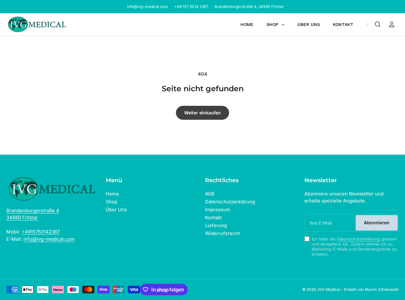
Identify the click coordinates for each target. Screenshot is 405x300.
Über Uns (116, 210)
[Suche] (378, 24)
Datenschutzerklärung (230, 202)
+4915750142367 (41, 232)
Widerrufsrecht (222, 233)
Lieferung (216, 225)
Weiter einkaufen (202, 112)
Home (112, 194)
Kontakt (213, 217)
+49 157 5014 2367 (191, 6)
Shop (111, 202)
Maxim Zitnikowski (382, 289)
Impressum (217, 210)
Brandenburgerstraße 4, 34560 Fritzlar (249, 6)
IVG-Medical (329, 289)
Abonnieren (376, 222)
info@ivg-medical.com (147, 6)
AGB (210, 194)
